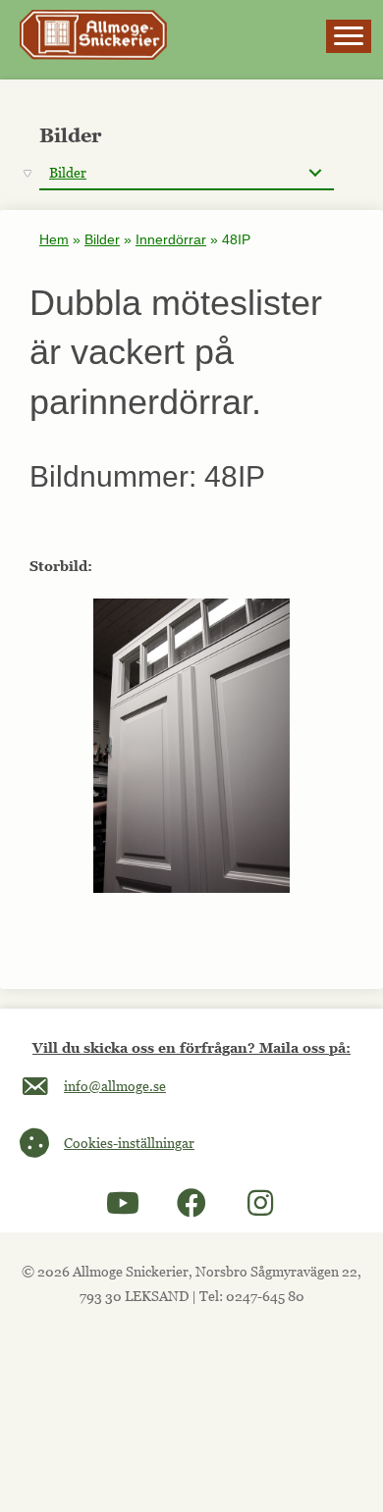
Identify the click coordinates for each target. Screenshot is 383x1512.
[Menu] (348, 36)
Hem (54, 239)
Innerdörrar (171, 239)
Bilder (102, 239)
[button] (122, 1202)
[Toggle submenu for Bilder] (314, 173)
